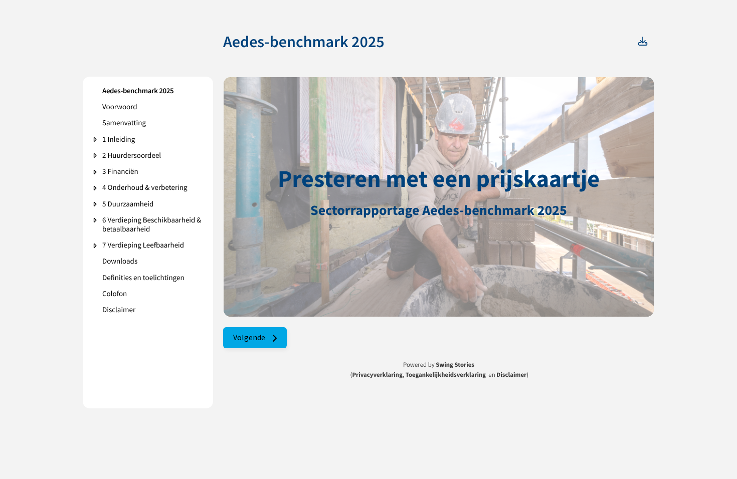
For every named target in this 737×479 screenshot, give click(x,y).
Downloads (119, 261)
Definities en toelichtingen (143, 278)
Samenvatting (124, 123)
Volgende (250, 337)
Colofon (114, 294)
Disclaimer (118, 310)
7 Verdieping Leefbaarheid (143, 245)
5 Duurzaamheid (127, 204)
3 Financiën (120, 171)
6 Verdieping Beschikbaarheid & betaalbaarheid (152, 225)
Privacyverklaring (377, 375)
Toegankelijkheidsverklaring (446, 375)
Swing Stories (455, 365)
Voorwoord (119, 107)
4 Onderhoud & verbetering (145, 187)
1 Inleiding (118, 139)
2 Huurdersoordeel (131, 155)
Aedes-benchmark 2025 (137, 91)
